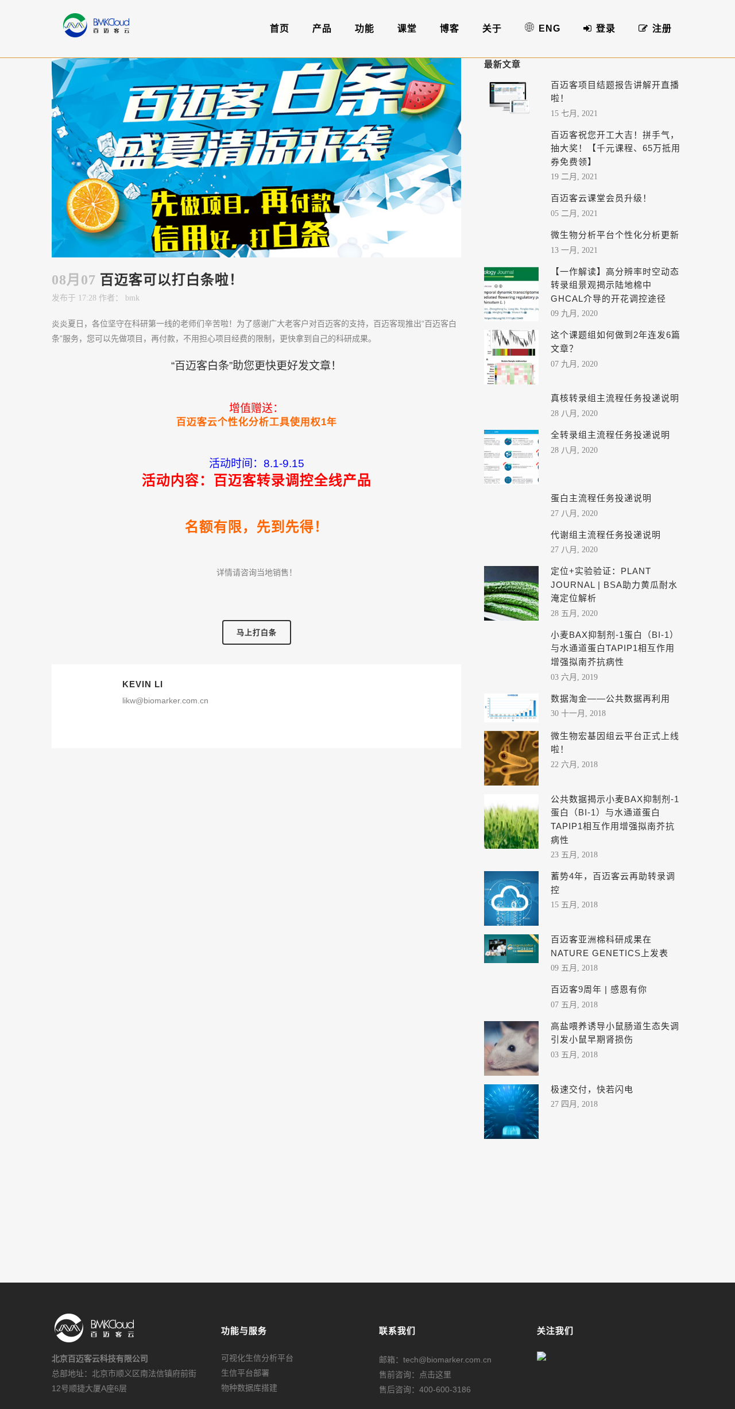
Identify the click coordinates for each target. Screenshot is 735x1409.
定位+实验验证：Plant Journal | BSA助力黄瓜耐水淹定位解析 (614, 584)
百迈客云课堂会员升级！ (601, 198)
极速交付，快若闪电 (592, 1089)
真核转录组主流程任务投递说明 (615, 398)
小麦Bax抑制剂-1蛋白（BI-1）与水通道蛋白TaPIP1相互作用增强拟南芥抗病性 (615, 648)
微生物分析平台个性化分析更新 (615, 235)
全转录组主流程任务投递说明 (610, 435)
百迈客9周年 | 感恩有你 (599, 989)
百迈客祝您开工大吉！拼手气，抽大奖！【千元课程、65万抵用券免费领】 (615, 148)
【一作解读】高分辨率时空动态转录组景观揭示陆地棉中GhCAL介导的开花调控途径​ (615, 285)
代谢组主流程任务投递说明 (606, 535)
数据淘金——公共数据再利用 (610, 698)
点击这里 (435, 1374)
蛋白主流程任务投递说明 (601, 498)
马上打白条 (257, 632)
